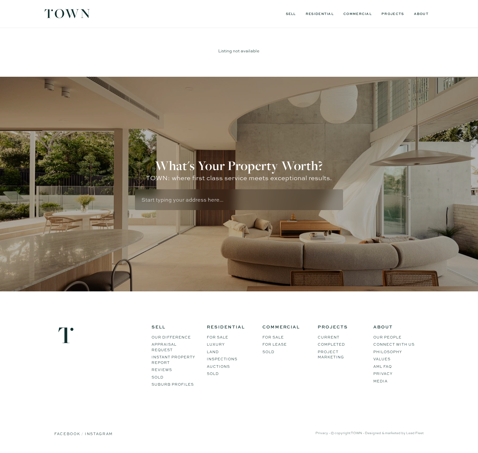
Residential (320, 13)
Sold (158, 377)
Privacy (382, 373)
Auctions (218, 366)
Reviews (162, 369)
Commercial (357, 13)
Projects (392, 13)
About (421, 13)
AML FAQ (382, 366)
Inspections (222, 359)
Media (380, 381)
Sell (291, 13)
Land (213, 352)
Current (328, 337)
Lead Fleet (415, 433)
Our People (387, 337)
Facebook (67, 434)
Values (382, 359)
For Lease (274, 344)
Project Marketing (331, 355)
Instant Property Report (173, 360)
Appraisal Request (164, 347)
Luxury (216, 344)
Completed (331, 344)
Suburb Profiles (173, 384)
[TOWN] (67, 16)
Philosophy (387, 352)
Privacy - (323, 433)
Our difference (171, 337)
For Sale (217, 337)
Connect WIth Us (394, 344)
